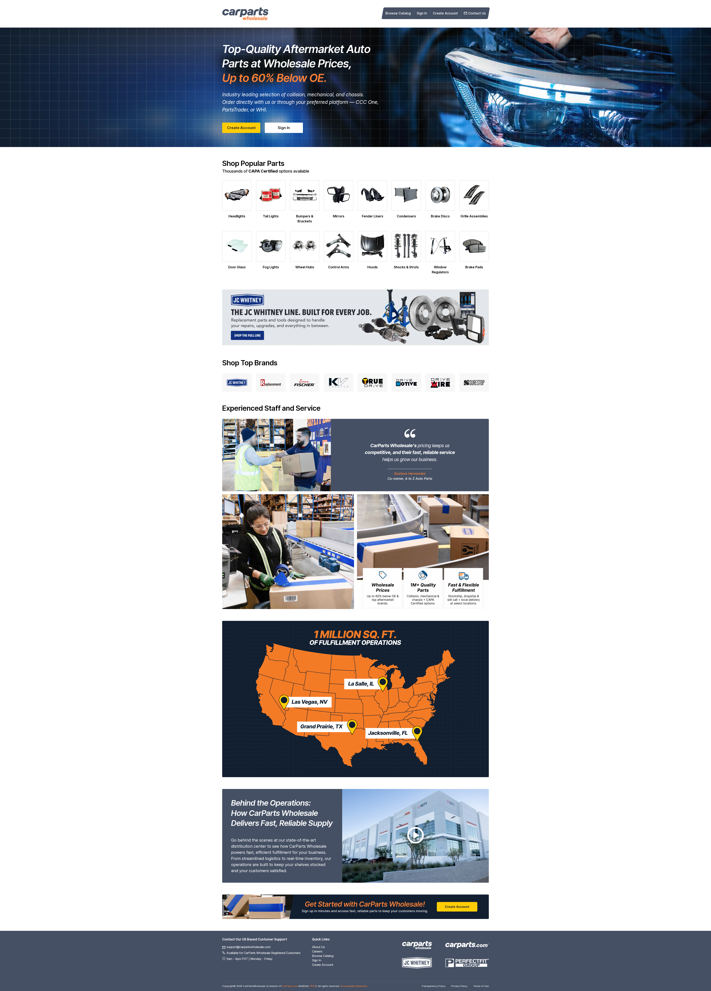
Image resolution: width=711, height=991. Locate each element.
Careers (317, 951)
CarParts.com (290, 986)
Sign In (422, 13)
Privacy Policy (459, 986)
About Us (318, 947)
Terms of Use (481, 986)
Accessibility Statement (353, 986)
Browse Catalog (398, 13)
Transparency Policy (433, 986)
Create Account (445, 13)
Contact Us (477, 13)
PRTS (313, 986)
